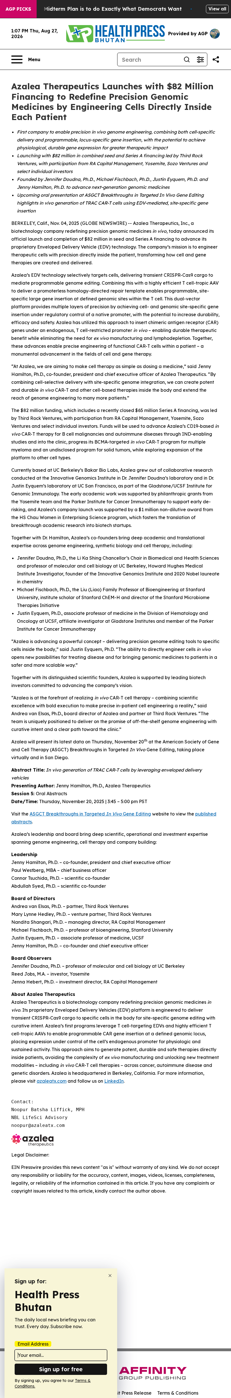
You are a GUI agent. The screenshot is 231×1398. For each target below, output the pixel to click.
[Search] (187, 59)
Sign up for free (61, 1369)
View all (217, 9)
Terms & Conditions (177, 1393)
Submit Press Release (128, 1393)
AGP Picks (18, 9)
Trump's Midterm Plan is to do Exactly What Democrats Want (102, 9)
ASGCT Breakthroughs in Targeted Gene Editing (90, 814)
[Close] (110, 1275)
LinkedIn (114, 1081)
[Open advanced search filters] (200, 59)
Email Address (32, 1344)
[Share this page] (216, 59)
